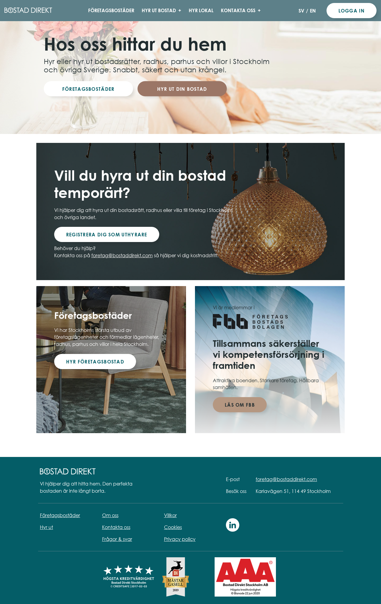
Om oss (110, 515)
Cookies (173, 527)
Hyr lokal (201, 10)
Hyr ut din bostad (182, 89)
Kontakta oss (238, 10)
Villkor (170, 515)
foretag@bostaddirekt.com (122, 255)
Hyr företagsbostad (95, 361)
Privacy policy (180, 539)
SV (301, 10)
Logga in (351, 10)
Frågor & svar (117, 539)
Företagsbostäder (111, 10)
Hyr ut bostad (159, 10)
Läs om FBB (240, 405)
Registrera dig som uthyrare (106, 234)
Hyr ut (46, 527)
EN (313, 10)
